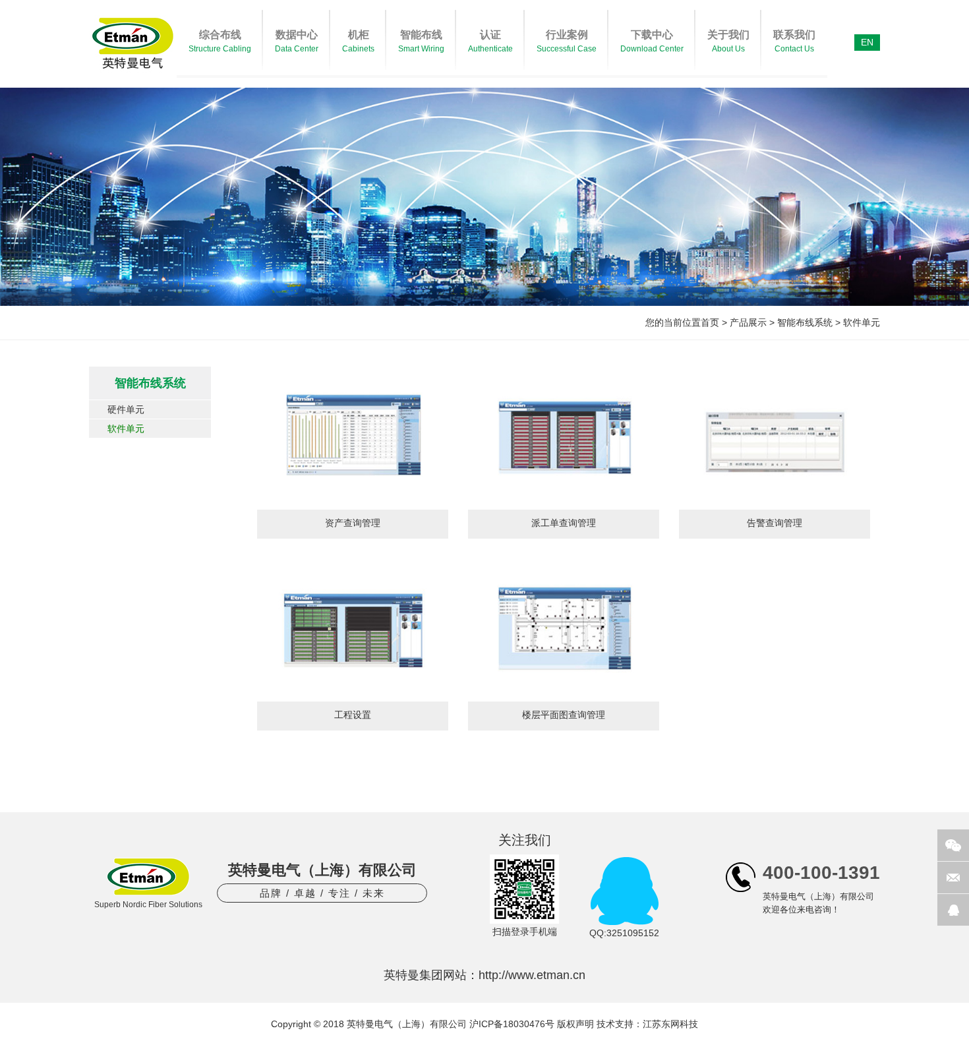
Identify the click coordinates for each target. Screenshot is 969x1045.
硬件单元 (125, 409)
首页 (710, 322)
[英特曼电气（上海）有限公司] (133, 74)
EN (867, 42)
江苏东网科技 (670, 1024)
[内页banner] (484, 197)
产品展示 (748, 322)
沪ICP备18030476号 (511, 1024)
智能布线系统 (805, 322)
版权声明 (575, 1024)
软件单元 (861, 322)
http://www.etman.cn (532, 975)
